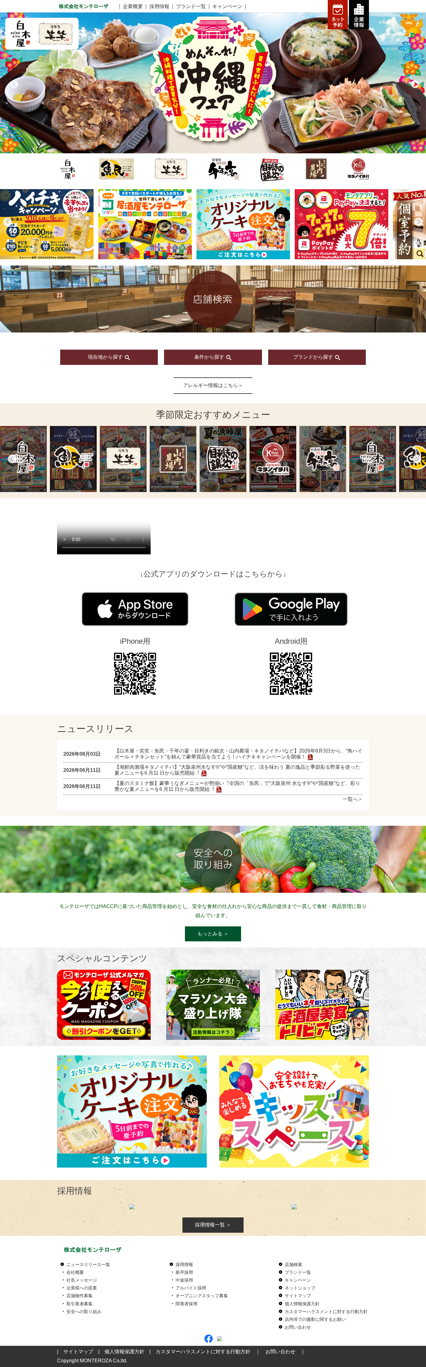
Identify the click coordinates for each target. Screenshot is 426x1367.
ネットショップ (300, 1287)
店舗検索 (293, 1264)
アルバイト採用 (191, 1287)
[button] (7, 221)
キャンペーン (227, 6)
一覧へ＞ (353, 799)
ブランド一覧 (191, 6)
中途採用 (184, 1280)
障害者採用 (186, 1303)
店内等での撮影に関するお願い (315, 1319)
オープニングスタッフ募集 (202, 1295)
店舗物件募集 (79, 1295)
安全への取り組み (83, 1311)
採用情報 (159, 6)
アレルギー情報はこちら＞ (213, 385)
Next (413, 83)
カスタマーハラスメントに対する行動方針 (326, 1311)
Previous (12, 83)
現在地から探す (106, 357)
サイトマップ (298, 1295)
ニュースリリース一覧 (88, 1264)
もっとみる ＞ (213, 933)
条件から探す (209, 357)
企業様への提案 (81, 1287)
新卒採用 (184, 1272)
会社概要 (75, 1272)
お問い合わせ (298, 1327)
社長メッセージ (81, 1280)
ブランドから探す (313, 357)
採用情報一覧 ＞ (213, 1224)
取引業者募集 (79, 1303)
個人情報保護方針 (302, 1303)
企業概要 (133, 6)
